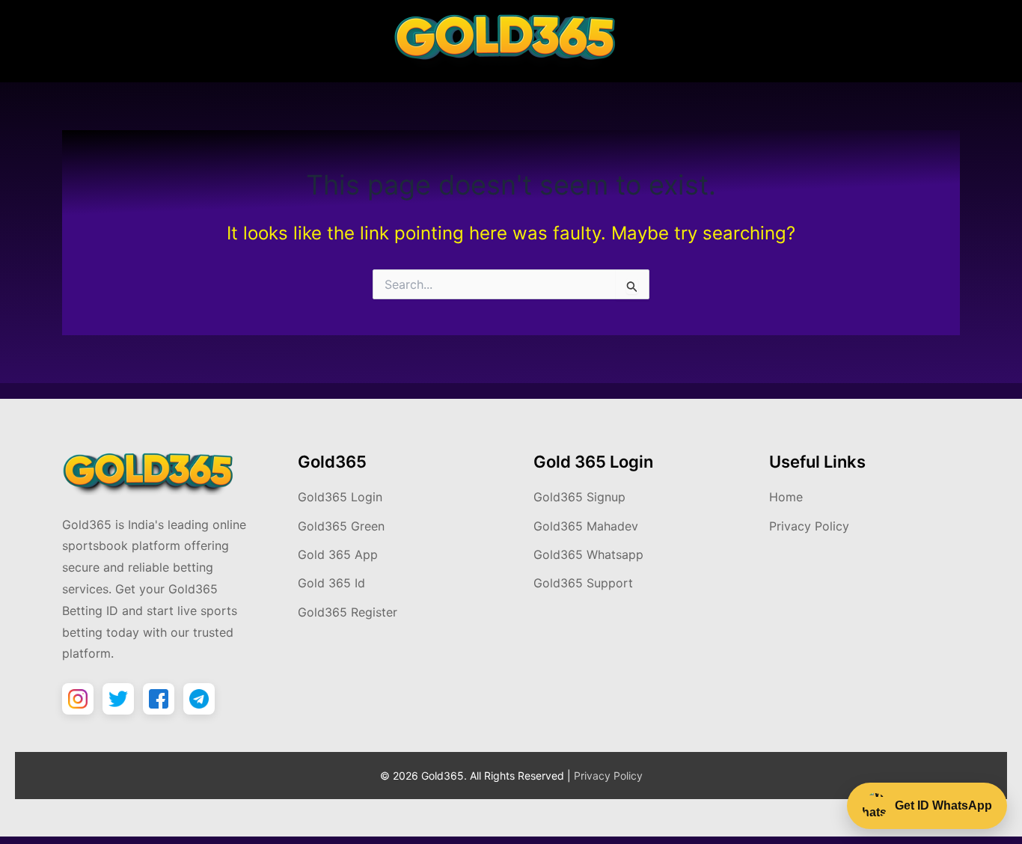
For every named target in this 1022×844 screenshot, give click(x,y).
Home (786, 496)
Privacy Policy (809, 526)
